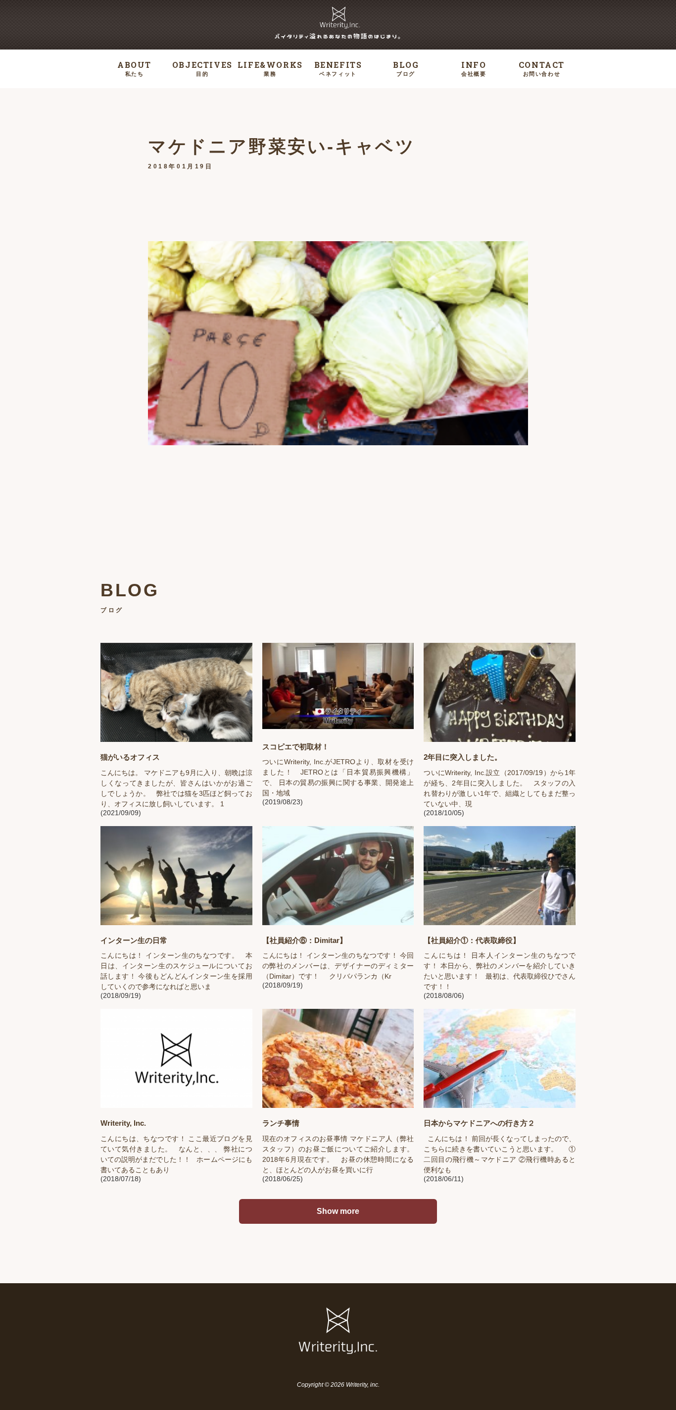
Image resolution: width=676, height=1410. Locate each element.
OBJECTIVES (202, 68)
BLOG (406, 68)
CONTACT (542, 68)
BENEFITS (338, 68)
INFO (473, 68)
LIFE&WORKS (270, 68)
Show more (338, 1211)
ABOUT (134, 68)
